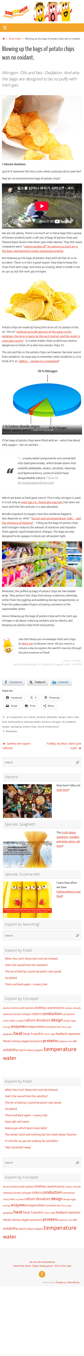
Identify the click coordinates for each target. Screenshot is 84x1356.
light (53, 1034)
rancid (40, 726)
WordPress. (74, 1282)
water (9, 1058)
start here (62, 790)
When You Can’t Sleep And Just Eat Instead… (32, 958)
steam (30, 1050)
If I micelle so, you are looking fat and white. (32, 1141)
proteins (50, 1040)
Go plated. (11, 978)
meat (7, 1041)
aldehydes (52, 717)
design (62, 717)
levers (47, 1034)
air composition (15, 717)
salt (74, 1041)
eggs (73, 1020)
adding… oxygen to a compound (39, 361)
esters (70, 717)
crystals (20, 1020)
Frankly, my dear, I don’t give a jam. (64, 746)
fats (77, 717)
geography (8, 1034)
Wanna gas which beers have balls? (26, 1128)
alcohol (7, 1008)
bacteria (30, 1008)
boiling (40, 1008)
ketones (46, 721)
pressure (36, 1041)
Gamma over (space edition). (16, 746)
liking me (27, 643)
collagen (26, 1014)
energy (7, 1027)
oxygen (6, 726)
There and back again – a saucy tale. (26, 984)
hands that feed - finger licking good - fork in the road (42, 1265)
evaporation (35, 1027)
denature (43, 1020)
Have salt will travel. (17, 1121)
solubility (10, 1050)
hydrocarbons (15, 721)
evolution (51, 1026)
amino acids (18, 1008)
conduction (52, 1013)
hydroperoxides (32, 721)
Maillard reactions (68, 1034)
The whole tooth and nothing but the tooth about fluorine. (41, 1134)
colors (37, 1014)
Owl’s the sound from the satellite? (26, 965)
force (64, 1027)
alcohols (41, 717)
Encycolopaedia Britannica (35, 483)
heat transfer (33, 1034)
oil (63, 721)
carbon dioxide (73, 1008)
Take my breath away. (18, 1147)
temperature (52, 726)
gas (69, 1027)
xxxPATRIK (76, 664)
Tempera (60, 1282)
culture (29, 1020)
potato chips (29, 726)
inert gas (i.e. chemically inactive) (42, 502)
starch (22, 1050)
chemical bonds (12, 1014)
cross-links (9, 1020)
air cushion (30, 717)
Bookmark (11, 731)
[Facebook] (42, 1274)
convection (68, 1014)
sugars (38, 1050)
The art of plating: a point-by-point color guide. (33, 971)
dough (66, 1020)
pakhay (33, 664)
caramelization (55, 1008)
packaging (16, 726)
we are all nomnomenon (42, 1262)
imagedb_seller (62, 664)
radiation (63, 1041)
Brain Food (15, 38)
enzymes (18, 1026)
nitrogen (56, 721)
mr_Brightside (45, 664)
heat (4, 721)
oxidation (71, 721)
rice (70, 1041)
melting (16, 1041)
